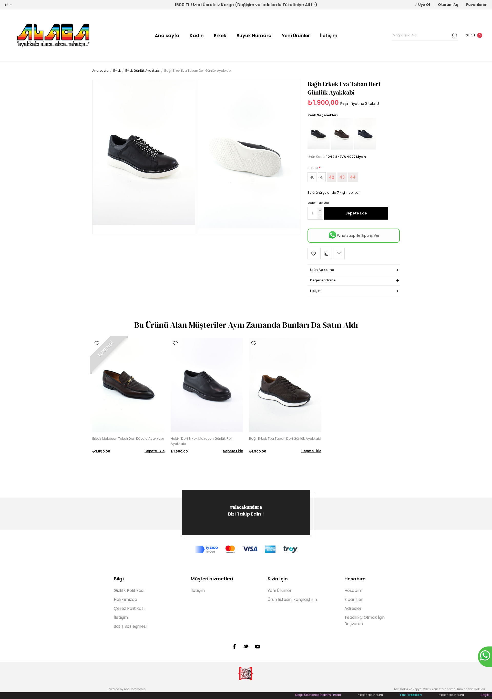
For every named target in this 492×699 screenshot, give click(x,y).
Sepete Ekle (356, 213)
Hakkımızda (125, 599)
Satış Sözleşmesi (130, 626)
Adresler (353, 608)
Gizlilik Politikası (129, 590)
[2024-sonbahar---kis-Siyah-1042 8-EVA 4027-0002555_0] (144, 157)
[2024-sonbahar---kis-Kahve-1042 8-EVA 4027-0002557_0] (342, 150)
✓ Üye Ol (422, 4)
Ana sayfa (167, 35)
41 (322, 177)
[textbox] (421, 35)
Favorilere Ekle (313, 253)
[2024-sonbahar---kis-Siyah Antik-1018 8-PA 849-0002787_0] (207, 385)
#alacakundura (246, 507)
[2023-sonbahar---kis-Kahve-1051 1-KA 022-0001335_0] (128, 385)
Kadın (197, 35)
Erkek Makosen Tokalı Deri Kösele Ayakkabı (128, 438)
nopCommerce (135, 689)
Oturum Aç (448, 4)
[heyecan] (246, 646)
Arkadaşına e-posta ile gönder (339, 253)
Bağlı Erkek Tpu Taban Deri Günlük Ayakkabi (285, 438)
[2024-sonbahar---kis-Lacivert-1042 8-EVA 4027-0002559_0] (365, 150)
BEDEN (313, 168)
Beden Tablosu (318, 203)
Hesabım (353, 590)
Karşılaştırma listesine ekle (326, 253)
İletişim (328, 35)
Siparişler (353, 599)
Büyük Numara (254, 35)
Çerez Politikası (129, 608)
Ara (454, 35)
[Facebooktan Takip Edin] (234, 646)
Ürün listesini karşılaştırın (292, 599)
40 (312, 177)
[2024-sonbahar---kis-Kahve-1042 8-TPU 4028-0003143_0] (285, 385)
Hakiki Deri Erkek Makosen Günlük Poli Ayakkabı (201, 441)
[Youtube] (258, 646)
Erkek (220, 35)
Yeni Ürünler (296, 35)
